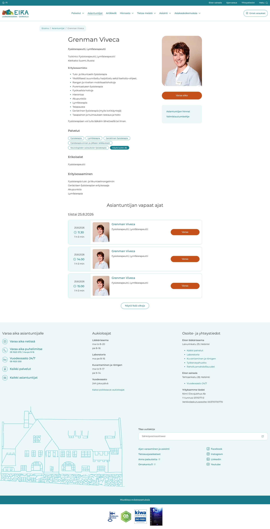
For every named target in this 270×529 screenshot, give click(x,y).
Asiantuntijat (95, 13)
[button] (5, 3)
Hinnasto (125, 13)
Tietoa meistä (145, 13)
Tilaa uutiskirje (146, 429)
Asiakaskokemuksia (186, 13)
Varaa (185, 232)
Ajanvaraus (231, 2)
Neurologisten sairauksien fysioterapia (88, 148)
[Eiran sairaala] (15, 13)
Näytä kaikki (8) (119, 148)
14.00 (80, 259)
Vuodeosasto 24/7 (197, 383)
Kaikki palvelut (18, 369)
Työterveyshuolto (196, 362)
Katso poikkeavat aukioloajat (108, 389)
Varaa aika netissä (20, 341)
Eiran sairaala (215, 2)
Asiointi (163, 13)
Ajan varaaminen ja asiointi (153, 449)
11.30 (80, 232)
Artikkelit (111, 13)
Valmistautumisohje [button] (177, 116)
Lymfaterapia (94, 138)
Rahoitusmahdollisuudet (201, 366)
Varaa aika (182, 95)
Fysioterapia (76, 138)
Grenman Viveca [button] (123, 224)
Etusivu (45, 28)
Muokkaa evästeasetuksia (135, 499)
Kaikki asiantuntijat (22, 377)
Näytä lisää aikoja (135, 305)
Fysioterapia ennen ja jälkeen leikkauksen (90, 143)
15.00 (80, 286)
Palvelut (76, 13)
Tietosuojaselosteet (149, 454)
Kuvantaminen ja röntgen (201, 358)
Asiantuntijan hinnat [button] (178, 111)
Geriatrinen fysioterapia (117, 138)
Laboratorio (193, 354)
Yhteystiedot (248, 2)
